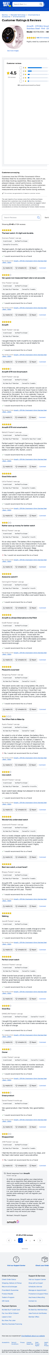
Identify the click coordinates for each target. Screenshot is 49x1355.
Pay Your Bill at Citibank (10, 1313)
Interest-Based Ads (30, 1343)
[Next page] (40, 1240)
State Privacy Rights (37, 1344)
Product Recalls (7, 1294)
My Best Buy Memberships (38, 1310)
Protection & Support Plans (38, 1294)
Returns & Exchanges (9, 1287)
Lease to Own (7, 1317)
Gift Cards (5, 1301)
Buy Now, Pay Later (9, 1320)
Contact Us (33, 1301)
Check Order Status (9, 1279)
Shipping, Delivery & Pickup (12, 1283)
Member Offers (34, 1317)
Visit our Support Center (37, 1279)
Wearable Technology (18, 15)
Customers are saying (10, 172)
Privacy (22, 1342)
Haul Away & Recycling (37, 1297)
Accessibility (6, 1342)
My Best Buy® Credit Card (11, 1310)
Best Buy (5, 15)
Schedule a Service (35, 1287)
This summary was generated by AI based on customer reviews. (22, 193)
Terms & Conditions (14, 1343)
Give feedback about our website (33, 1336)
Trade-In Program (8, 1297)
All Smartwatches (19, 17)
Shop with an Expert (36, 1283)
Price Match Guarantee (10, 1290)
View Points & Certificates (38, 1313)
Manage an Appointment (37, 1290)
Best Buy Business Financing (12, 1324)
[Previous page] (9, 1240)
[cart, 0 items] (43, 4)
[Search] (38, 217)
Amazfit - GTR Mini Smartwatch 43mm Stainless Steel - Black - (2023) (24, 261)
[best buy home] (7, 4)
